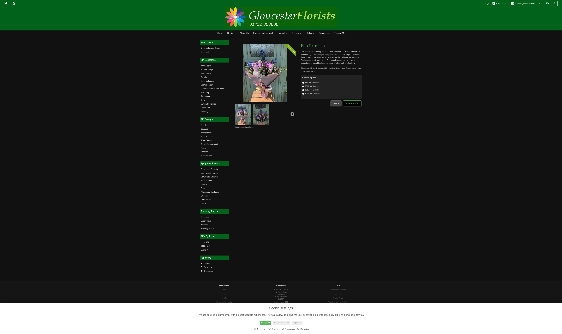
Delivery (310, 33)
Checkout (205, 52)
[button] (243, 115)
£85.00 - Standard (312, 83)
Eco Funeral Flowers (209, 173)
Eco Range (205, 125)
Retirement (205, 96)
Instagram (208, 271)
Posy (203, 188)
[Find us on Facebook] (11, 3)
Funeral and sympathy (264, 33)
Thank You (205, 108)
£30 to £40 (205, 246)
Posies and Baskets (209, 169)
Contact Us (324, 33)
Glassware (297, 33)
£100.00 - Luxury (312, 86)
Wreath (204, 184)
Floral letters (206, 200)
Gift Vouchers (206, 155)
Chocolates (205, 217)
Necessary (261, 329)
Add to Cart (353, 103)
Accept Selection (281, 323)
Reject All (297, 323)
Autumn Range (207, 70)
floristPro (345, 302)
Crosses (204, 196)
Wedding (283, 33)
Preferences (289, 329)
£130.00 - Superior (312, 94)
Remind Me (339, 33)
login (487, 3)
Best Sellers (206, 73)
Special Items (206, 181)
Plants (203, 148)
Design (230, 33)
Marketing (304, 329)
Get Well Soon (207, 85)
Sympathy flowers (208, 104)
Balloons (204, 225)
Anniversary (206, 66)
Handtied (204, 152)
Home (220, 33)
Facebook (207, 267)
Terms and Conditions (338, 290)
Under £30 (205, 242)
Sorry (203, 100)
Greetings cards (207, 228)
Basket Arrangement (209, 144)
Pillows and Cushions (210, 192)
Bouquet (204, 129)
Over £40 (204, 250)
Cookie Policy (338, 298)
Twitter (207, 263)
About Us (244, 33)
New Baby (205, 92)
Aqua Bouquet (207, 136)
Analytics (275, 329)
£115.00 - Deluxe (312, 90)
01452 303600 (279, 302)
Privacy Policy (338, 294)
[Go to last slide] (238, 114)
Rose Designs (207, 140)
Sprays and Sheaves (209, 177)
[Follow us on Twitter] (6, 3)
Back (336, 103)
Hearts (203, 203)
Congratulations (207, 81)
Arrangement (206, 133)
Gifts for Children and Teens (212, 89)
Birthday (204, 77)
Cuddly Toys (206, 221)
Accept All (265, 323)
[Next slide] (292, 114)
